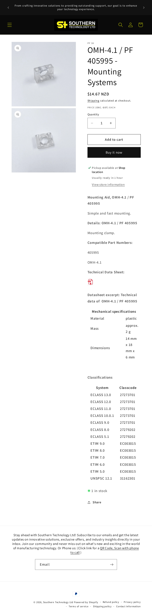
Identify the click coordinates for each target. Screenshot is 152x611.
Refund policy (111, 602)
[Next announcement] (143, 7)
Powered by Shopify (86, 602)
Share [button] (97, 502)
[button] (10, 25)
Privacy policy (132, 602)
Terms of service (78, 606)
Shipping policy (102, 606)
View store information (108, 184)
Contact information (128, 606)
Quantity (93, 114)
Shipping (93, 100)
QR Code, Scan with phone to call (104, 550)
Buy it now (114, 152)
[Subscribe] (112, 564)
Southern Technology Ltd (58, 602)
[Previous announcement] (8, 7)
